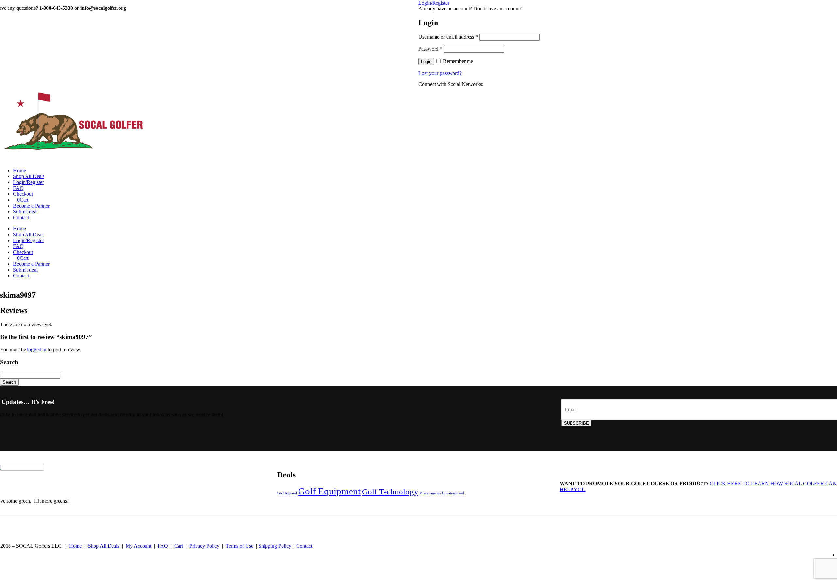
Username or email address (448, 37)
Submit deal (25, 211)
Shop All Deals (28, 176)
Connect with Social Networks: (450, 84)
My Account (138, 546)
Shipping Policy (274, 546)
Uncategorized (453, 493)
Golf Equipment (329, 491)
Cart (22, 200)
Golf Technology (390, 491)
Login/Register (28, 182)
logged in (36, 349)
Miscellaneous (430, 493)
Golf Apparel (287, 493)
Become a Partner (31, 205)
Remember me (458, 61)
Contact (21, 217)
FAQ (18, 188)
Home (19, 170)
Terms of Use (239, 546)
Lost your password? (440, 73)
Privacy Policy (204, 546)
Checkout (23, 194)
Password (430, 49)
